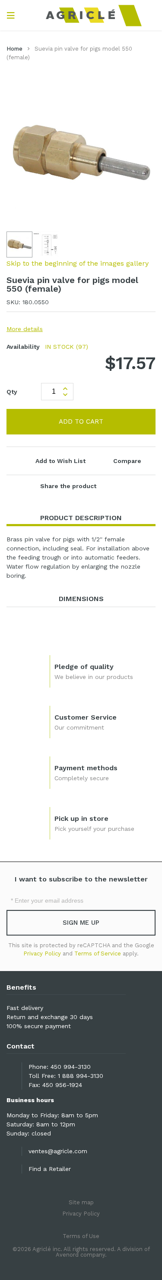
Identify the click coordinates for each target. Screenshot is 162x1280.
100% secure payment (38, 1026)
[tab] (81, 518)
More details (24, 328)
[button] (46, 244)
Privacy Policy (42, 953)
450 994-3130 (71, 1066)
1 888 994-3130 (80, 1075)
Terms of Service (97, 953)
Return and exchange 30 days (49, 1016)
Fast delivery (24, 1007)
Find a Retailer (50, 1168)
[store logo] (81, 15)
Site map (81, 1202)
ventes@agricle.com (58, 1151)
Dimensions (81, 599)
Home (14, 48)
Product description (81, 518)
